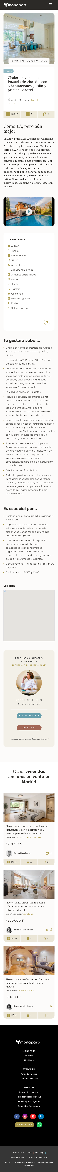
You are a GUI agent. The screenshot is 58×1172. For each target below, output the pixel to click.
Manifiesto (29, 1060)
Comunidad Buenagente (29, 1106)
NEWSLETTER (24, 1124)
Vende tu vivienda (29, 1074)
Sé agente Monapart (29, 1092)
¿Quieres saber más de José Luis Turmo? (29, 738)
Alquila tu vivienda (29, 1078)
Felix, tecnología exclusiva (29, 1097)
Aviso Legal (39, 1152)
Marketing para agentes (29, 1101)
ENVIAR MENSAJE (29, 715)
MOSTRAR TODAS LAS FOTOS (30, 61)
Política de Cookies (19, 1157)
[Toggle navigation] (50, 5)
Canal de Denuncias (38, 1157)
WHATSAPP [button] (29, 727)
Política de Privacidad (22, 1152)
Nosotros (29, 1055)
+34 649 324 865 (30, 704)
